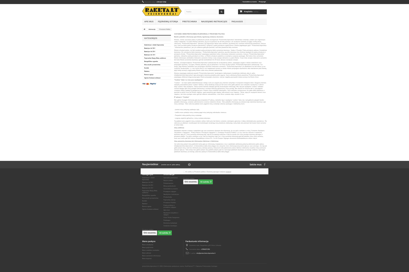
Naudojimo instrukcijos (214, 21)
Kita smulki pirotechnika (152, 65)
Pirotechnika (189, 21)
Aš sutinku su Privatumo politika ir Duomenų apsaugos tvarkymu (205, 172)
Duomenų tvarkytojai (170, 223)
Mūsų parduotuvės (169, 186)
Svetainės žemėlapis (170, 226)
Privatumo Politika (169, 202)
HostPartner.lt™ (190, 266)
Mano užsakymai (147, 245)
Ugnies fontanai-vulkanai (152, 78)
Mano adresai (146, 253)
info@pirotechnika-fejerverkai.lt (183, 75)
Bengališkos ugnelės (151, 61)
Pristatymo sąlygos (169, 191)
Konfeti (146, 68)
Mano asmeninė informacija (151, 256)
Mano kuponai (147, 258)
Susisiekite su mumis (250, 2)
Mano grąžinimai (147, 247)
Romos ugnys (148, 74)
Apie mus (148, 21)
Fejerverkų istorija (168, 21)
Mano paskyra (148, 241)
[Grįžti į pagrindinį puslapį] (144, 29)
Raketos (146, 71)
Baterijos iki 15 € (149, 55)
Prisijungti (262, 2)
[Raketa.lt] (162, 11)
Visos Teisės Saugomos (171, 217)
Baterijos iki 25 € (149, 51)
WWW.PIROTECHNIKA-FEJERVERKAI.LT (195, 34)
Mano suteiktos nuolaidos (150, 250)
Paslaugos (237, 21)
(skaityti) (228, 172)
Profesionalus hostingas (209, 266)
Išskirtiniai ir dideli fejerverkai (154, 45)
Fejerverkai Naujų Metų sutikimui (155, 58)
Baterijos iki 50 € (149, 48)
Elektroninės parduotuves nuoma (174, 266)
